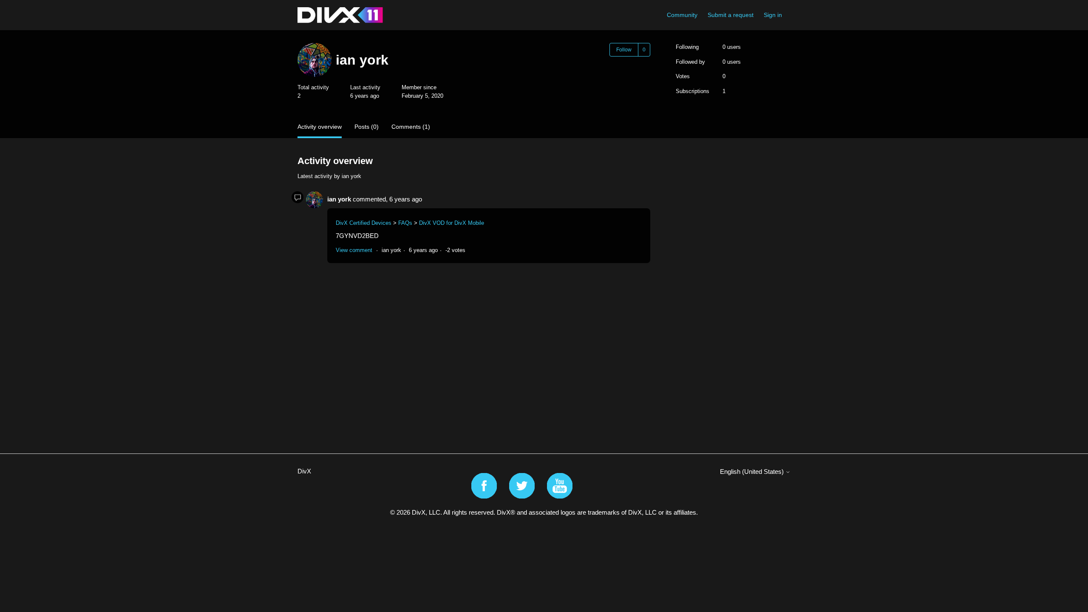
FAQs (405, 223)
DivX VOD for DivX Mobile (451, 223)
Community (682, 14)
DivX (304, 471)
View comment (354, 250)
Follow (624, 50)
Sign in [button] (773, 14)
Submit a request (731, 14)
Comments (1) (410, 126)
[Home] (340, 15)
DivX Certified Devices (363, 223)
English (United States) (752, 471)
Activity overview (320, 126)
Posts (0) (366, 126)
